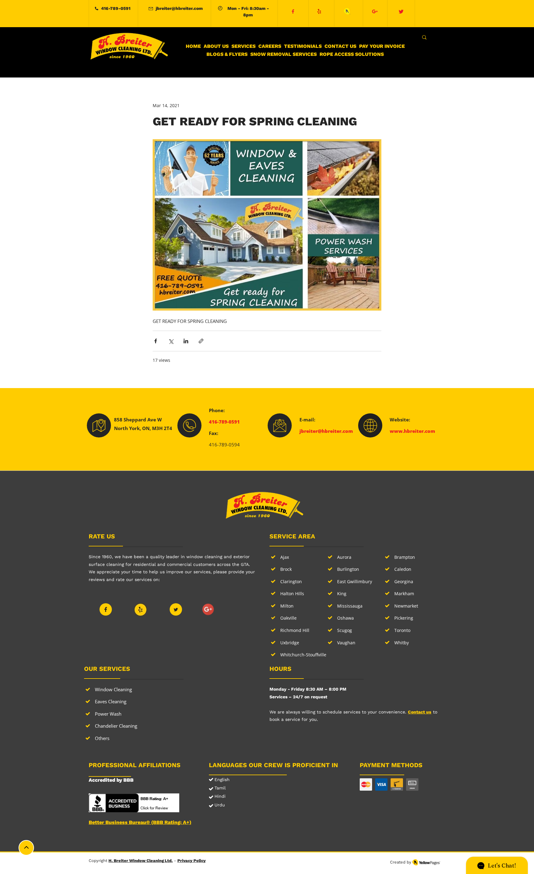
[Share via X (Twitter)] (171, 341)
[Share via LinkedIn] (186, 341)
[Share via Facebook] (156, 341)
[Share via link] (201, 341)
